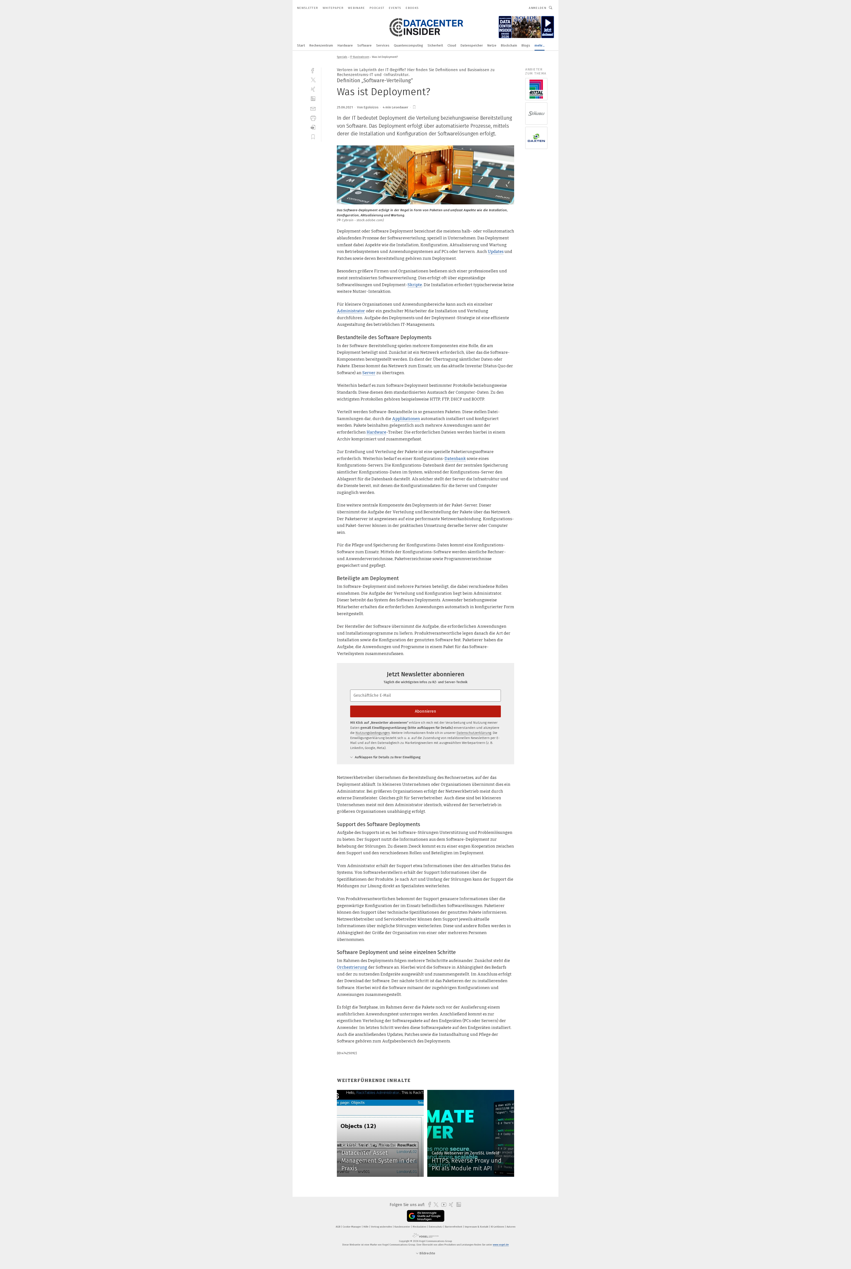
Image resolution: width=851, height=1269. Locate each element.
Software (364, 45)
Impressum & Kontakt (477, 1226)
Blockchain (509, 45)
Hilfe (366, 1226)
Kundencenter (402, 1226)
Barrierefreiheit (454, 1226)
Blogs (525, 45)
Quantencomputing (408, 45)
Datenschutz (436, 1226)
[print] (313, 118)
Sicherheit (435, 45)
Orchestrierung (352, 967)
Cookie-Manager (352, 1226)
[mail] (313, 108)
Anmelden (537, 8)
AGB (338, 1226)
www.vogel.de (501, 1244)
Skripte (415, 284)
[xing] (313, 89)
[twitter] (313, 79)
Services (382, 45)
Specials (342, 57)
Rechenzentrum (321, 45)
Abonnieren (425, 711)
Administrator (351, 311)
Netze (491, 45)
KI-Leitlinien (498, 1226)
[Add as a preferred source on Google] (425, 1216)
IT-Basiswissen (359, 57)
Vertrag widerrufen (382, 1226)
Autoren (511, 1226)
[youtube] (442, 1204)
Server (368, 372)
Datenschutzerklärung (474, 733)
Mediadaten (420, 1226)
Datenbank (455, 458)
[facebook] (313, 70)
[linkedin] (313, 99)
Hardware (345, 45)
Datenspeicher (472, 45)
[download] (313, 127)
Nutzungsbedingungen (372, 733)
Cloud (451, 45)
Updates (496, 251)
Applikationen (406, 418)
